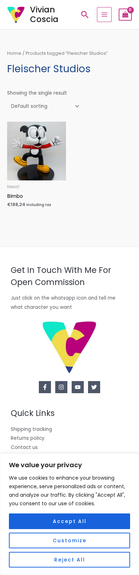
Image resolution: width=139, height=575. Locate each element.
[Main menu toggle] (104, 14)
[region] (69, 514)
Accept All (70, 521)
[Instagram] (61, 387)
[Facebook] (45, 387)
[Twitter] (94, 387)
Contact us (24, 447)
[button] (85, 15)
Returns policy (28, 438)
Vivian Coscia (44, 14)
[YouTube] (78, 387)
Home (14, 53)
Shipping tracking (31, 429)
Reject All (69, 559)
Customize (70, 540)
